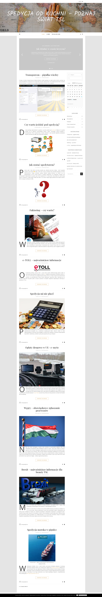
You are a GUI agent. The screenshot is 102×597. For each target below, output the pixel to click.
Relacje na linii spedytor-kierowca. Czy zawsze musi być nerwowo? (74, 166)
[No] (100, 595)
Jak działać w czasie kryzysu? (51, 48)
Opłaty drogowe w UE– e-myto (42, 347)
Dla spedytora (55, 45)
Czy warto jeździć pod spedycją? (41, 124)
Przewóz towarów (70, 127)
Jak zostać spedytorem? (42, 164)
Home (43, 34)
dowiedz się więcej (51, 58)
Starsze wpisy (24, 586)
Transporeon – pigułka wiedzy (42, 74)
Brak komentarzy (45, 77)
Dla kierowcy (46, 45)
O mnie (48, 34)
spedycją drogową (55, 567)
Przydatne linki (56, 34)
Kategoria (69, 121)
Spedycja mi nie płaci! (42, 293)
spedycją (54, 130)
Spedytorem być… (75, 152)
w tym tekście (36, 392)
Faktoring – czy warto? (42, 210)
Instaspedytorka (24, 119)
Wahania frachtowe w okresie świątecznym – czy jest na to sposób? (75, 158)
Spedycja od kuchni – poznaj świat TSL (51, 17)
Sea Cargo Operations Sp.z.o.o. (33, 573)
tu (45, 274)
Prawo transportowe (71, 124)
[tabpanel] (51, 54)
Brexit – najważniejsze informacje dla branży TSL (42, 471)
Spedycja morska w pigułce (42, 529)
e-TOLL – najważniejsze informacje (42, 260)
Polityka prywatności (82, 595)
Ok (77, 595)
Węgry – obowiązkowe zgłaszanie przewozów (42, 409)
